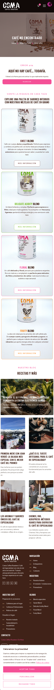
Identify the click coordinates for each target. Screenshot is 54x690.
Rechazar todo (27, 684)
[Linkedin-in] (11, 583)
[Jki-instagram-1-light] (8, 583)
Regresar (27, 82)
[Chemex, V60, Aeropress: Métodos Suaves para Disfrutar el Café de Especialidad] (41, 496)
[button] (38, 6)
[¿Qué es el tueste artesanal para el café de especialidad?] (41, 433)
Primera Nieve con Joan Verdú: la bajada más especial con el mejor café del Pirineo (13, 458)
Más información (27, 163)
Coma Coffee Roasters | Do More (12, 640)
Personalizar (27, 677)
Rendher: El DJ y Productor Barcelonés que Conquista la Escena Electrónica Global (26, 399)
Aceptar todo (27, 669)
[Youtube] (15, 583)
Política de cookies (42, 662)
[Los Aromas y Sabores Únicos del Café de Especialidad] (13, 496)
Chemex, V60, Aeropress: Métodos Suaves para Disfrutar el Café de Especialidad (40, 520)
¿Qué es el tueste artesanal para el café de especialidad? (41, 456)
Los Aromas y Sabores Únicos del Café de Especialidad (12, 519)
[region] (27, 667)
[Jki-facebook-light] (4, 583)
